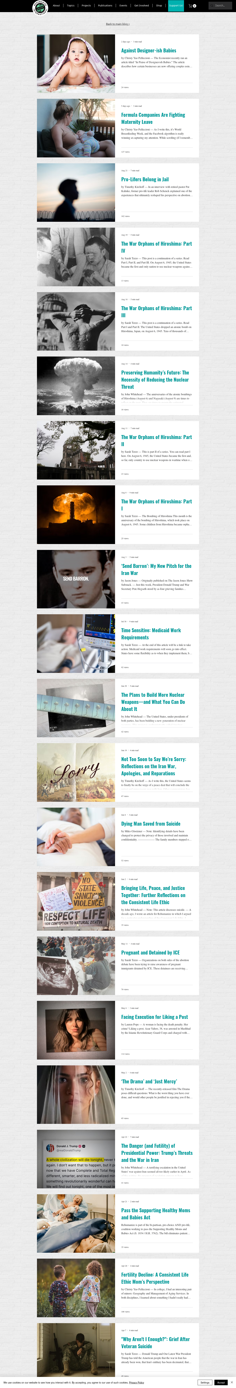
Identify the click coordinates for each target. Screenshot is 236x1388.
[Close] (232, 1382)
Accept (221, 1382)
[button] (56, 5)
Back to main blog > (118, 24)
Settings (205, 1382)
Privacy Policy (136, 1382)
